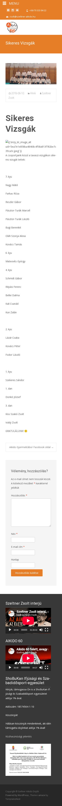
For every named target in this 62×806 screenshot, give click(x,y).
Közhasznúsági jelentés (19, 736)
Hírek (33, 93)
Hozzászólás (19, 495)
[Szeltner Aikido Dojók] (9, 26)
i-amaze (41, 795)
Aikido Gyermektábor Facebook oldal (31, 447)
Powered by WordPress (17, 795)
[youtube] (17, 11)
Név (14, 533)
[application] (28, 620)
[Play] (10, 630)
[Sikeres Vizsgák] (31, 73)
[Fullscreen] (46, 630)
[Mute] (41, 630)
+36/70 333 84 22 (37, 10)
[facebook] (8, 11)
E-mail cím (18, 546)
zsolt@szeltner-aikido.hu (22, 16)
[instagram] (12, 11)
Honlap (15, 559)
